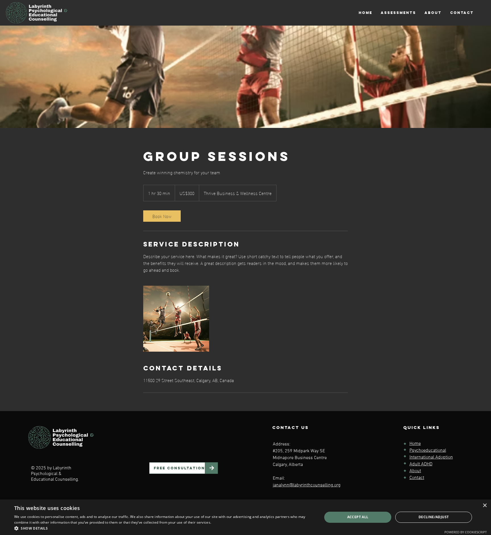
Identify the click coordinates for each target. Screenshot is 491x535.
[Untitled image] (176, 319)
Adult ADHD (420, 464)
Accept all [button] (358, 517)
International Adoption (431, 457)
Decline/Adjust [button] (434, 517)
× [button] (484, 505)
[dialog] (245, 517)
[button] (398, 13)
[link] (162, 216)
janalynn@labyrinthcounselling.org (306, 485)
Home (415, 444)
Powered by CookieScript (465, 532)
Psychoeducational (427, 450)
